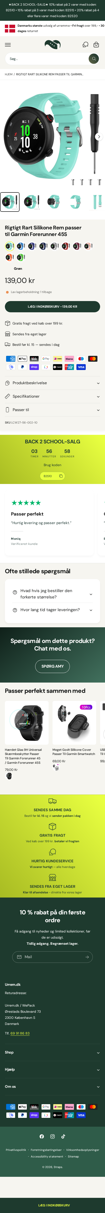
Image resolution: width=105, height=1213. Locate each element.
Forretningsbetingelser (46, 1150)
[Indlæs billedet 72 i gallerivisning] (53, 202)
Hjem (8, 74)
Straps (58, 1167)
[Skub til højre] (99, 137)
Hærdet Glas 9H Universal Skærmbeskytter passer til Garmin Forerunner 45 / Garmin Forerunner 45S (23, 756)
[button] (7, 44)
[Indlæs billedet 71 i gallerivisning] (32, 202)
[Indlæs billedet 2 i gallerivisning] (10, 202)
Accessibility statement (47, 1156)
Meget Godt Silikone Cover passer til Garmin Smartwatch (73, 752)
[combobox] (52, 58)
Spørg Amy (53, 666)
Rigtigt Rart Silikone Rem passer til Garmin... (50, 74)
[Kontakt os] (85, 44)
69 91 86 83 (20, 1033)
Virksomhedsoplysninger (82, 1150)
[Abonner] (87, 957)
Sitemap (73, 1156)
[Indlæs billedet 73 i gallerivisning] (75, 202)
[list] (52, 28)
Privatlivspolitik (16, 1150)
